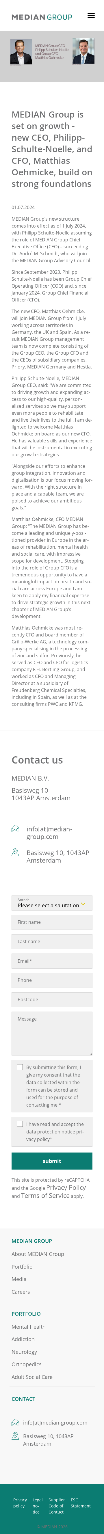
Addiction (23, 1339)
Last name (29, 941)
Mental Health (29, 1326)
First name (29, 922)
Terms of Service (45, 1195)
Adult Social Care (32, 1377)
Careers (21, 1292)
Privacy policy (20, 1503)
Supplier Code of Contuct (57, 1506)
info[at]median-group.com (49, 832)
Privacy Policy (66, 1187)
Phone (25, 980)
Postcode (28, 999)
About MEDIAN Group (38, 1254)
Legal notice (38, 1506)
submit (52, 1160)
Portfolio (22, 1266)
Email (25, 961)
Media (19, 1279)
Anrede (23, 899)
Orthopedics (27, 1364)
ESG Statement (81, 1503)
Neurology (24, 1352)
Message (27, 1019)
